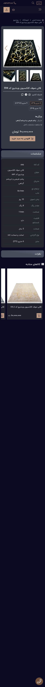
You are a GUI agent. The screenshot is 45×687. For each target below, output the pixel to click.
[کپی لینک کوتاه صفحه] (22, 95)
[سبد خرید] (13, 10)
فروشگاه (25, 20)
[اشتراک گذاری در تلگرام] (26, 95)
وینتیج (15, 20)
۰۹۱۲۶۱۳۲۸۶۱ (8, 3)
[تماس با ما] (39, 681)
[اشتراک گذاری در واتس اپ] (30, 95)
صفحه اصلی (36, 20)
